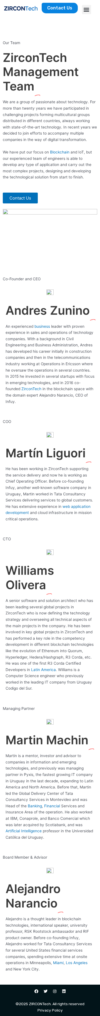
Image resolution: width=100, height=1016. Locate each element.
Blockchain (59, 152)
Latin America (43, 669)
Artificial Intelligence (24, 831)
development (17, 512)
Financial (52, 806)
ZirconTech (31, 389)
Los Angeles (77, 962)
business (42, 326)
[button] (86, 9)
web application (76, 506)
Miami (58, 962)
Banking (35, 806)
